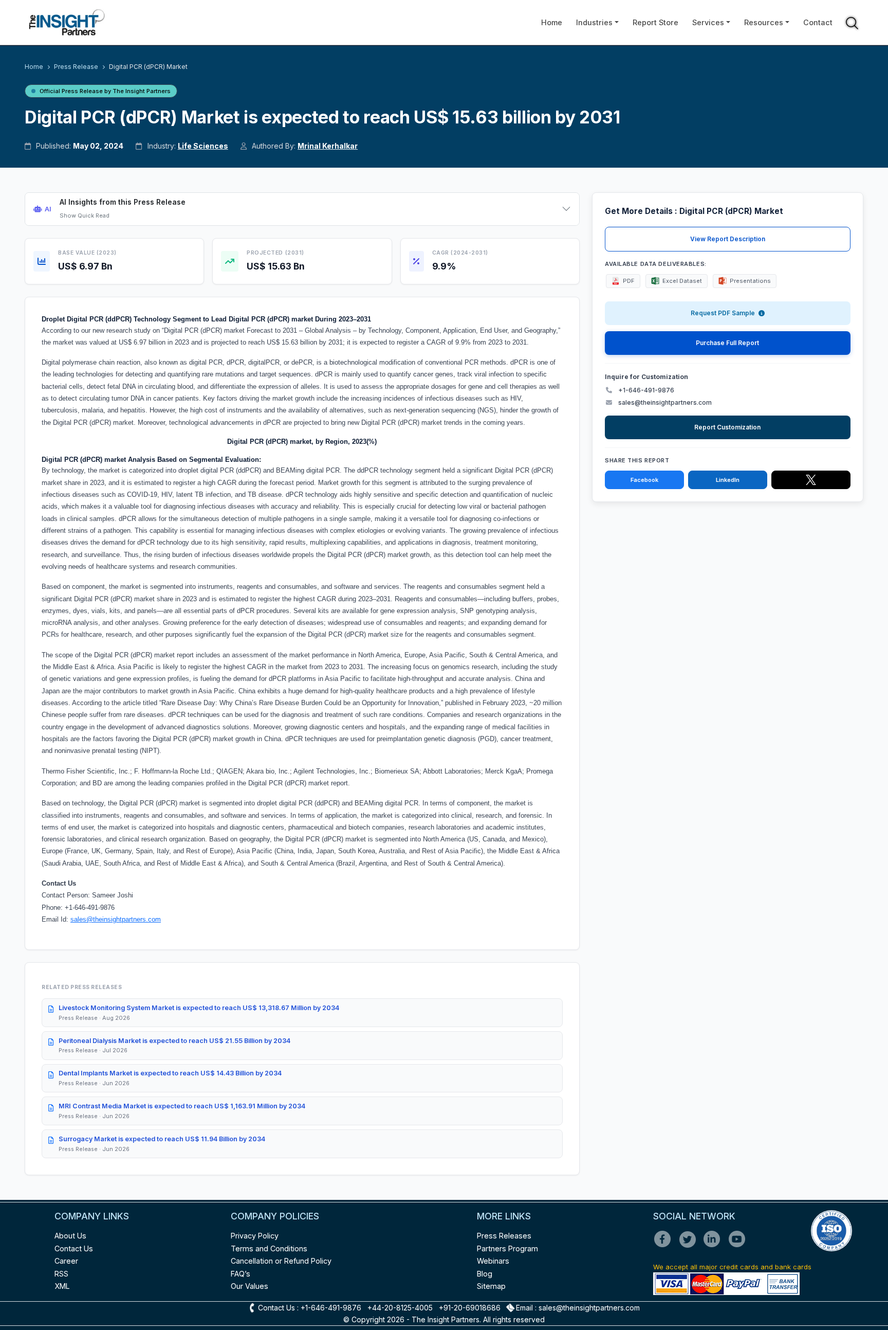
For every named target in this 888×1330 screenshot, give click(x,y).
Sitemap (491, 1286)
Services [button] (708, 22)
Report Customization (727, 427)
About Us (70, 1235)
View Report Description (727, 239)
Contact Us (73, 1248)
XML (62, 1286)
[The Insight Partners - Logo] (67, 22)
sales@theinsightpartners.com (115, 919)
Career (66, 1260)
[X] (690, 1246)
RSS (61, 1273)
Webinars (493, 1260)
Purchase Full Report (727, 343)
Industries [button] (594, 22)
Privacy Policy (255, 1235)
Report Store (655, 22)
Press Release (76, 66)
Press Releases (504, 1235)
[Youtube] (739, 1246)
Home (551, 22)
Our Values (249, 1286)
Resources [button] (763, 22)
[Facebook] (665, 1246)
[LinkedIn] (715, 1246)
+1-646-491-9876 (646, 390)
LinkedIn (727, 479)
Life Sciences (203, 145)
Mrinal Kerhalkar (328, 145)
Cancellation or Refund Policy (281, 1260)
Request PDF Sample (723, 313)
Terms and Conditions (269, 1248)
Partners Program (507, 1248)
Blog (484, 1273)
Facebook (644, 479)
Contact (817, 22)
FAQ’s (240, 1273)
